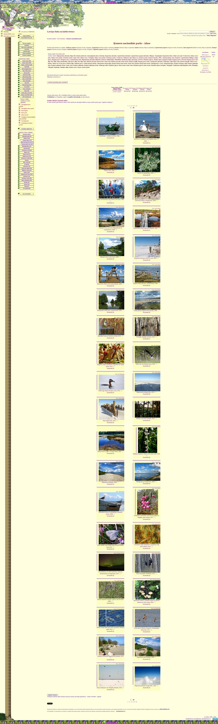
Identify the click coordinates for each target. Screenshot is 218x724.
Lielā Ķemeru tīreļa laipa (104, 63)
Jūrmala (102, 47)
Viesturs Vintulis (120, 553)
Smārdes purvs (78, 63)
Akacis (79, 67)
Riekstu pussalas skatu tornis (119, 61)
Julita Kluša (121, 117)
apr (127, 91)
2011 (148, 630)
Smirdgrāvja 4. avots (157, 63)
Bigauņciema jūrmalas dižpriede (91, 59)
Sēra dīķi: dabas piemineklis (59, 61)
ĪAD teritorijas (61, 38)
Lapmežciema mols (75, 59)
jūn (133, 91)
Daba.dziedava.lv (27, 31)
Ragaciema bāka (167, 56)
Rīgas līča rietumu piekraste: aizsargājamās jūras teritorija (87, 56)
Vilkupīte (50, 67)
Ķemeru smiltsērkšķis (107, 59)
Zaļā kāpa (166, 61)
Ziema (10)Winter (149, 88)
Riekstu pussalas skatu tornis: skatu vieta (99, 61)
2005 (152, 173)
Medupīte (195, 65)
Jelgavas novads (108, 49)
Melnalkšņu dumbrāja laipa (123, 59)
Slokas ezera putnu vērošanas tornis (105, 58)
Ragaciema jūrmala (110, 56)
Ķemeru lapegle (184, 61)
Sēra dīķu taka (82, 61)
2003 (152, 602)
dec (147, 91)
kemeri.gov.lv (57, 77)
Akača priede (86, 67)
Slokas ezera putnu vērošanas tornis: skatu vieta (65, 58)
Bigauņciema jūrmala (63, 56)
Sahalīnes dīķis (64, 67)
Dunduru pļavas (148, 59)
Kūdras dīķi (70, 63)
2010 (155, 258)
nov (144, 91)
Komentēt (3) (146, 230)
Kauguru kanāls (167, 59)
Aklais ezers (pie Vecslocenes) (181, 56)
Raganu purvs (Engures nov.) (60, 59)
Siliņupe (151, 56)
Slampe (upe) (157, 59)
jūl (135, 91)
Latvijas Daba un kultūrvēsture (61, 31)
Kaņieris (177, 58)
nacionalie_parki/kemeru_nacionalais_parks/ (75, 75)
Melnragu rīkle (103, 65)
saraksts (9, 34)
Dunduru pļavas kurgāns (158, 65)
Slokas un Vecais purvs (59, 63)
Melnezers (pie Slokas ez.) (130, 58)
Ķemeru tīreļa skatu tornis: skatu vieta (123, 63)
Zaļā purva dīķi (72, 61)
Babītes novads (197, 47)
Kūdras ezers (73, 67)
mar (125, 91)
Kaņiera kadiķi (133, 61)
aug (137, 91)
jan (149, 91)
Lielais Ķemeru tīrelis (90, 63)
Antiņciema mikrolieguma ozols (182, 65)
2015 (119, 336)
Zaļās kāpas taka (175, 61)
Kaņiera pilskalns (78, 65)
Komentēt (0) (110, 138)
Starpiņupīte (158, 56)
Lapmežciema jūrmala (123, 56)
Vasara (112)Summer (135, 88)
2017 (151, 517)
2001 (153, 418)
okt (142, 91)
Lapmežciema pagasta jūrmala (140, 56)
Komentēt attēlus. (63, 100)
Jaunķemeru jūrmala (156, 61)
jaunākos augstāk (117, 91)
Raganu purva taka (144, 61)
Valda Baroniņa (120, 580)
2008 (118, 136)
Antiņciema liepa (168, 63)
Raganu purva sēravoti (179, 59)
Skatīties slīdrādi (52, 100)
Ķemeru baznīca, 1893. (155, 58)
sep (140, 91)
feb (151, 91)
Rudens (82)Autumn (142, 88)
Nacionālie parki (60, 54)
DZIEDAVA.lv (111, 2)
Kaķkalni (56, 67)
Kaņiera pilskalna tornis (91, 65)
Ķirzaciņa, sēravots (137, 59)
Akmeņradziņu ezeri (168, 58)
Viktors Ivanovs (120, 317)
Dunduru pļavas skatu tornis (141, 65)
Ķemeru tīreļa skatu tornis (142, 63)
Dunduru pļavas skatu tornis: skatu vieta (121, 65)
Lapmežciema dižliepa (187, 58)
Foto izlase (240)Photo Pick (117, 89)
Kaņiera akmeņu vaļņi (180, 63)
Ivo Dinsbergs (157, 345)
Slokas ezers (83, 58)
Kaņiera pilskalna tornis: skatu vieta (61, 65)
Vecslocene (119, 58)
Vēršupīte (91, 58)
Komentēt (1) (146, 143)
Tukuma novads (81, 47)
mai (129, 91)
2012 (111, 629)
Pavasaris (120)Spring (127, 88)
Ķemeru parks (143, 58)
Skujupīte (169, 65)
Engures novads (172, 47)
